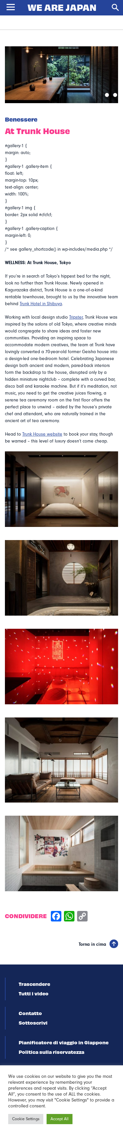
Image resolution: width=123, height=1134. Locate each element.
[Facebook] (56, 917)
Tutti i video (34, 993)
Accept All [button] (60, 1119)
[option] (61, 74)
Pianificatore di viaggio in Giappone (64, 1042)
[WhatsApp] (69, 917)
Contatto (30, 1013)
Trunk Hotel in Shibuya (41, 303)
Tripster (76, 317)
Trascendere (34, 984)
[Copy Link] (82, 917)
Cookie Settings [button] (25, 1119)
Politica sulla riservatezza (51, 1052)
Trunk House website (42, 434)
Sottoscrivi (33, 1023)
